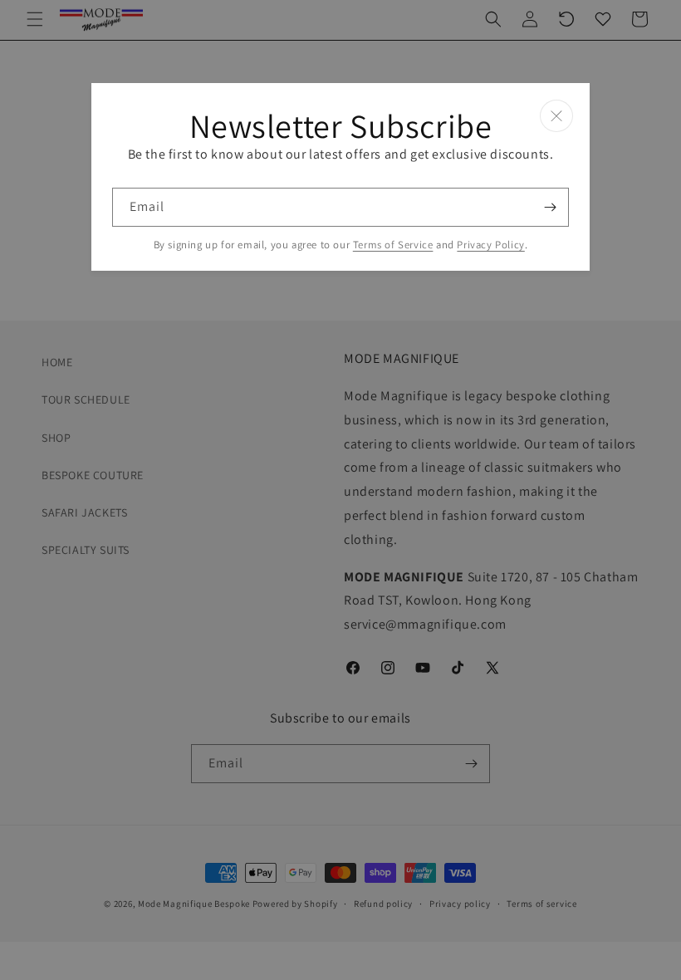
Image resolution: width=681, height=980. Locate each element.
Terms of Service (393, 245)
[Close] (556, 116)
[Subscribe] (550, 207)
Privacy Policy (490, 245)
